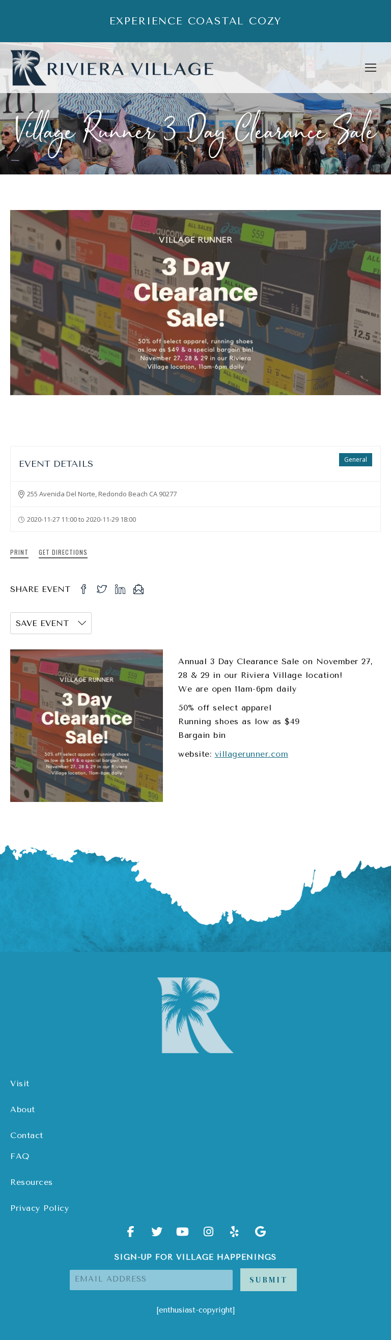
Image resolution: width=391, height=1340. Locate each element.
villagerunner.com (252, 754)
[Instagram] (209, 1235)
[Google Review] (261, 1235)
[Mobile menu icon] (370, 67)
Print (19, 552)
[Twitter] (157, 1235)
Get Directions (63, 552)
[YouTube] (183, 1235)
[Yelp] (235, 1235)
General (355, 459)
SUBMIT (268, 1279)
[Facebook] (131, 1235)
